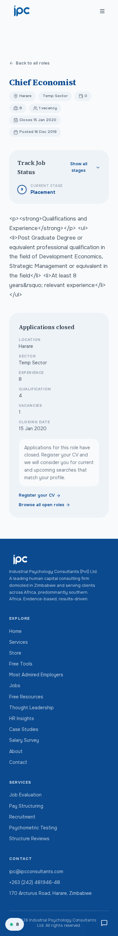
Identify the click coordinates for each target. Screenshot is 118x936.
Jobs (14, 686)
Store (15, 653)
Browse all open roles (41, 504)
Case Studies (23, 729)
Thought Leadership (31, 708)
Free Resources (26, 697)
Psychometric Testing (33, 828)
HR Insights (21, 718)
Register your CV (37, 495)
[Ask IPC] (104, 923)
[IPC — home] (22, 11)
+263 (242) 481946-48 (34, 882)
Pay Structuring (26, 806)
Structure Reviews (29, 839)
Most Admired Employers (36, 675)
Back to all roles (32, 63)
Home (15, 631)
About (16, 751)
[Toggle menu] (102, 11)
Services (18, 642)
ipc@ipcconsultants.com (36, 871)
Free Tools (20, 664)
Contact (18, 762)
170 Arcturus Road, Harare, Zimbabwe (50, 893)
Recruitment (22, 817)
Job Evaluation (25, 795)
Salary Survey (24, 740)
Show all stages (78, 167)
